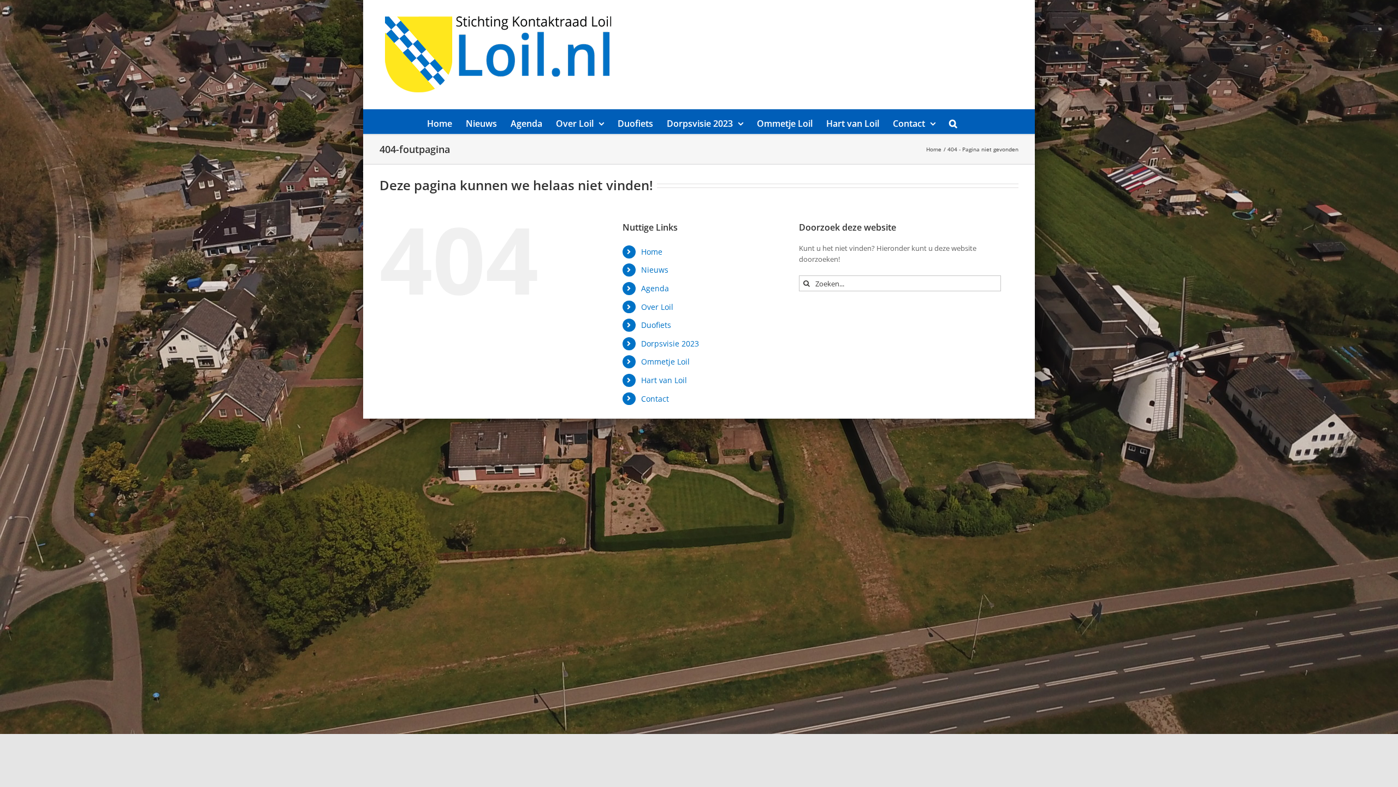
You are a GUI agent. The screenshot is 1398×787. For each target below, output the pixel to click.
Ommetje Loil (665, 361)
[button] (953, 121)
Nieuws (654, 270)
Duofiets (656, 325)
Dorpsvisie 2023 (670, 343)
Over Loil (657, 307)
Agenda (655, 288)
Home (651, 251)
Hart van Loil (664, 380)
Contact (655, 398)
